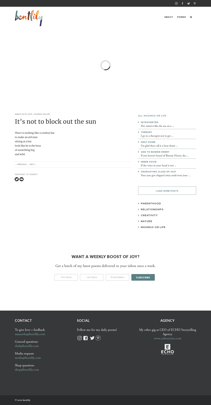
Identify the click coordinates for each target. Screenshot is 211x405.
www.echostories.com (167, 338)
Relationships (152, 209)
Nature (146, 221)
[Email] (21, 179)
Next (32, 164)
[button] (191, 17)
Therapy (146, 132)
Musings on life (42, 114)
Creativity (149, 215)
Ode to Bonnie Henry (155, 152)
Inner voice (149, 162)
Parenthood (151, 203)
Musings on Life (153, 227)
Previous (22, 164)
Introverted (149, 122)
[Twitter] (17, 179)
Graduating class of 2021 (158, 171)
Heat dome (148, 142)
